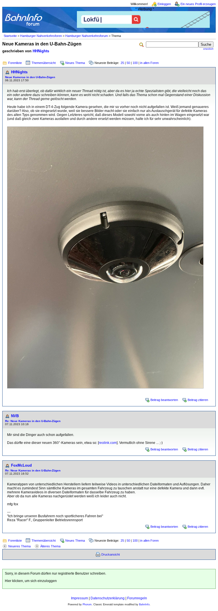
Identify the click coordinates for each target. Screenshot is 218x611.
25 (122, 63)
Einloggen (164, 4)
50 (128, 63)
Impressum (79, 598)
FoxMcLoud (21, 465)
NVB (15, 416)
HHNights (41, 51)
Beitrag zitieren (198, 400)
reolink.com (108, 443)
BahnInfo (144, 604)
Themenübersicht (44, 63)
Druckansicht (110, 554)
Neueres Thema (19, 546)
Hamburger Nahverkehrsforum (86, 36)
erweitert (208, 48)
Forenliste (15, 63)
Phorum (87, 604)
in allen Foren (149, 63)
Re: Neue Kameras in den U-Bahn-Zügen (32, 421)
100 (135, 63)
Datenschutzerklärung (108, 598)
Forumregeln (137, 598)
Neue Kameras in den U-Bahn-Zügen (30, 77)
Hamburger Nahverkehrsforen (41, 36)
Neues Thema (75, 63)
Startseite (10, 36)
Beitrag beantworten (164, 400)
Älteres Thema (50, 546)
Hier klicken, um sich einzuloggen (31, 581)
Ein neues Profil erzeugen (198, 4)
